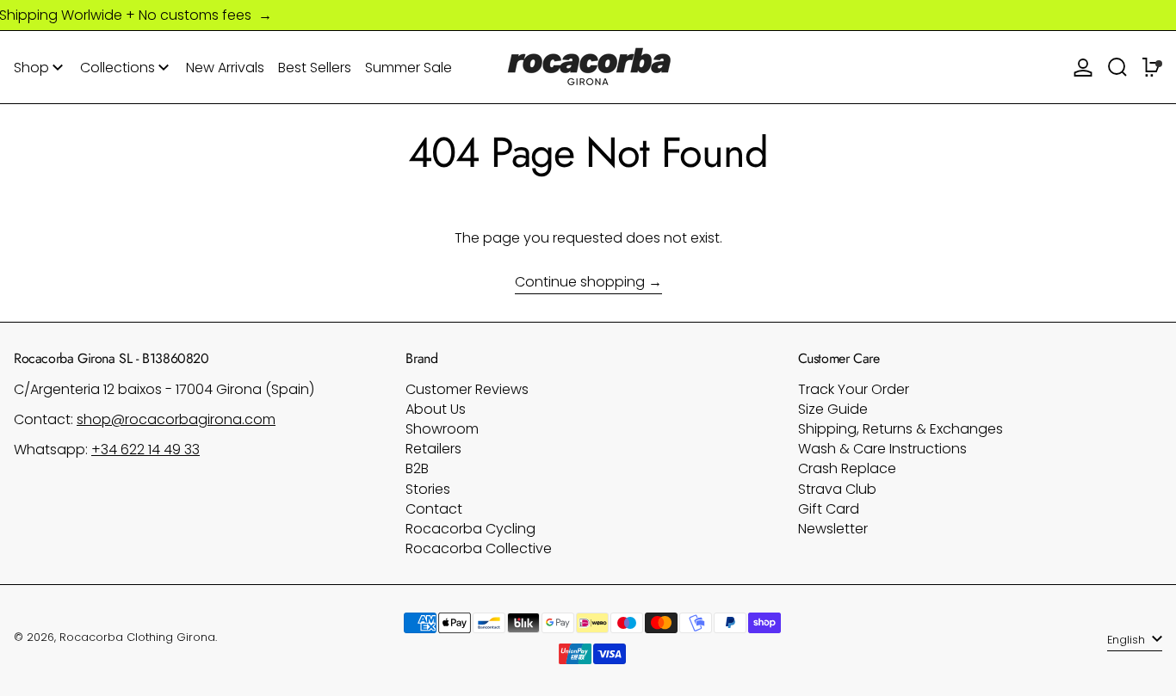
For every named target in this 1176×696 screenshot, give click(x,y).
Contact (433, 509)
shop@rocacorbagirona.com (176, 419)
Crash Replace (847, 468)
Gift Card (828, 509)
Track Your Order (853, 389)
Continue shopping (580, 283)
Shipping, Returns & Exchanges (900, 429)
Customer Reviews (467, 389)
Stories (427, 489)
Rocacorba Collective (478, 548)
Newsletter (833, 529)
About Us (435, 409)
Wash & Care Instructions (882, 449)
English (1127, 639)
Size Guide (833, 409)
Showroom (442, 429)
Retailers (433, 449)
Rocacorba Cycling (470, 529)
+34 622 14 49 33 (145, 449)
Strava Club (837, 489)
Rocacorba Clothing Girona (137, 637)
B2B (417, 468)
